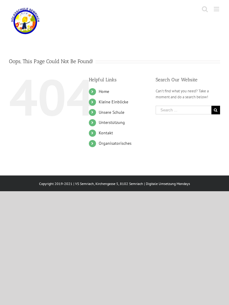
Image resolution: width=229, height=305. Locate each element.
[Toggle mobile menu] (217, 9)
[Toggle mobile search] (205, 9)
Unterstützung (112, 122)
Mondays (183, 183)
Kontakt (106, 133)
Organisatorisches (115, 143)
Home (104, 91)
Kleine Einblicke (113, 102)
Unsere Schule (111, 112)
